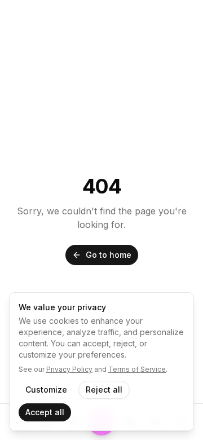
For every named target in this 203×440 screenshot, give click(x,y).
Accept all (44, 412)
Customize (46, 389)
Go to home (108, 254)
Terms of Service (137, 369)
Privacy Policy (69, 369)
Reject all (104, 389)
